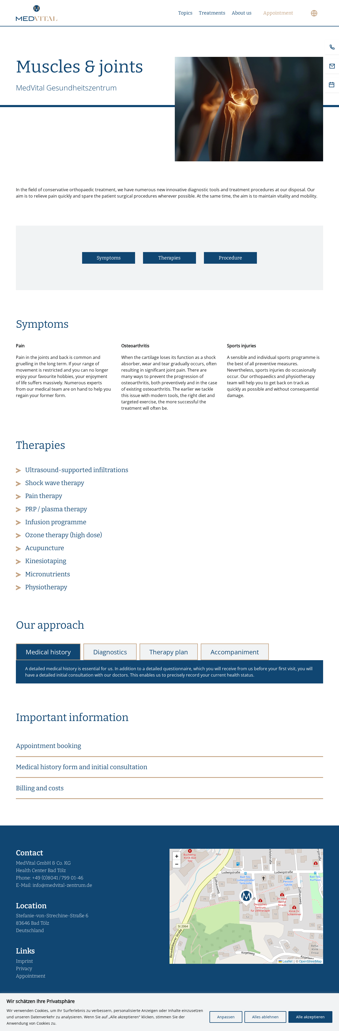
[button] (169, 746)
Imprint (24, 961)
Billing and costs (40, 788)
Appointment (30, 976)
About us (242, 13)
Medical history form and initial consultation (81, 767)
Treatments (212, 13)
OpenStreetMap (310, 961)
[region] (169, 1012)
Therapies (169, 258)
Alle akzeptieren (310, 1016)
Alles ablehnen (265, 1016)
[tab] (48, 652)
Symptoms (109, 258)
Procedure (230, 258)
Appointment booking (48, 746)
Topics (185, 13)
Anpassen (226, 1016)
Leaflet (287, 961)
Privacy (24, 968)
